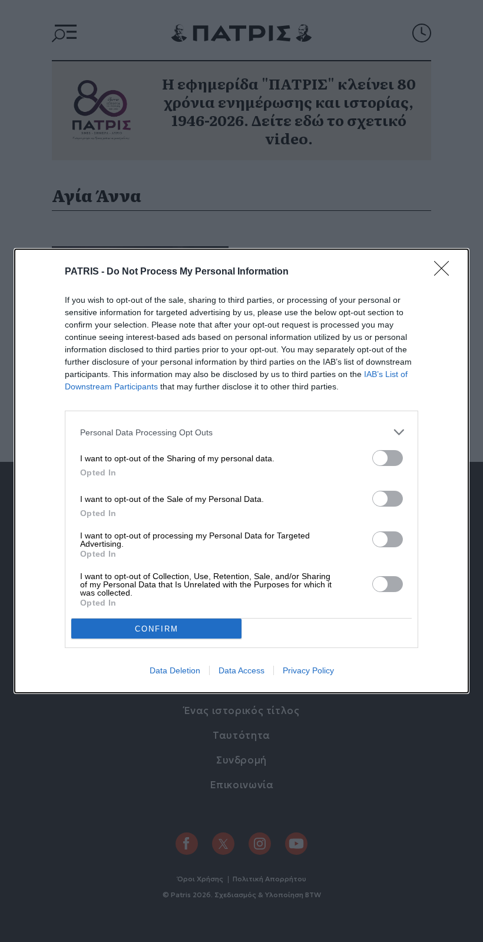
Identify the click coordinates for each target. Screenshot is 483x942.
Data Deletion (175, 670)
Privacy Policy (308, 670)
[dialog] (241, 471)
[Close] (445, 272)
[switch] (387, 458)
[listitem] (241, 432)
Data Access (241, 670)
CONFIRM (156, 628)
